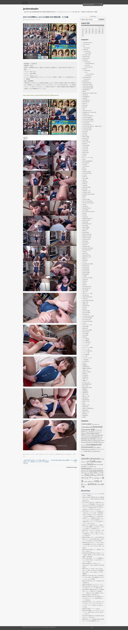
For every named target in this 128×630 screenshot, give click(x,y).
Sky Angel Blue (86, 286)
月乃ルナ (47, 454)
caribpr (99, 462)
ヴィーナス (85, 344)
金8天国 (84, 406)
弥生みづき (42, 454)
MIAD (93, 468)
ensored (84, 150)
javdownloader (30, 8)
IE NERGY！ (85, 190)
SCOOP (84, 279)
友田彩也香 (85, 366)
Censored (27, 454)
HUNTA (101, 464)
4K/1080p (84, 81)
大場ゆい (84, 370)
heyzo (90, 464)
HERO (84, 176)
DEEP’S (84, 136)
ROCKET (84, 272)
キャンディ (85, 349)
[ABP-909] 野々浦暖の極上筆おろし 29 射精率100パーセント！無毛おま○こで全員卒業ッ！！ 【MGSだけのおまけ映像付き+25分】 (93, 591)
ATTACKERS (85, 100)
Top (92, 627)
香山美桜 (84, 410)
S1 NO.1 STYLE (86, 277)
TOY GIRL (84, 314)
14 (96, 30)
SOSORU (84, 295)
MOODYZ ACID (86, 234)
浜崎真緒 (99, 484)
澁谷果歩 (84, 398)
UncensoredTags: (86, 321)
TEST (83, 307)
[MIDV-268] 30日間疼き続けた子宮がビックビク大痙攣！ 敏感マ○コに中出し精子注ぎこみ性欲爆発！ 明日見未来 (93, 554)
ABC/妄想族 (85, 89)
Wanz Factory (85, 330)
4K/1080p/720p (86, 82)
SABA (88, 473)
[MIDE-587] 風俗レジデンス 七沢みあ (91, 608)
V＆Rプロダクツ (86, 324)
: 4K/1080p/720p (86, 42)
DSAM (84, 143)
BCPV (83, 103)
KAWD (94, 466)
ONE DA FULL (85, 257)
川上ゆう (85, 484)
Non (83, 251)
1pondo (84, 60)
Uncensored (88, 67)
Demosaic (84, 138)
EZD (83, 155)
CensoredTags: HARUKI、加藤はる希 (91, 126)
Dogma (84, 140)
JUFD (88, 466)
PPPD (82, 473)
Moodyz (84, 232)
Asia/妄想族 (85, 96)
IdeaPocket (85, 187)
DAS (83, 133)
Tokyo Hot (84, 312)
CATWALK (84, 114)
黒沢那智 (84, 415)
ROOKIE (84, 274)
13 (92, 30)
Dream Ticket (85, 142)
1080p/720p (85, 56)
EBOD (82, 464)
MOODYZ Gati (85, 237)
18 (86, 31)
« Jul (82, 36)
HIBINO (84, 182)
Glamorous (85, 171)
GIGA (83, 169)
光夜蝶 (84, 365)
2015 (83, 68)
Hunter (84, 185)
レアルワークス (86, 358)
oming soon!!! (85, 255)
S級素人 (84, 304)
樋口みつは (52, 454)
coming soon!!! (85, 128)
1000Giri (84, 49)
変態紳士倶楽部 (86, 368)
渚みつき (84, 394)
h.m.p (83, 175)
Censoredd (85, 122)
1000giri (102, 459)
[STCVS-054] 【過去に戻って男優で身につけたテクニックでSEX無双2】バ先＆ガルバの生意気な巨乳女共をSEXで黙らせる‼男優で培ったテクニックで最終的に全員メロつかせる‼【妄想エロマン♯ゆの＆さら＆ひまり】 (93, 506)
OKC (33, 454)
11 (86, 30)
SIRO (83, 284)
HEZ (83, 180)
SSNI (99, 473)
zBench (46, 627)
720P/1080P (85, 84)
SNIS (95, 473)
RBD (85, 473)
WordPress (53, 627)
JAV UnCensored (86, 203)
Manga (84, 222)
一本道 (84, 359)
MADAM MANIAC (86, 218)
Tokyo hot (84, 311)
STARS (84, 298)
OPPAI (84, 260)
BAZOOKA (84, 102)
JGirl (83, 204)
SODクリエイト (86, 293)
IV (82, 197)
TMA (83, 309)
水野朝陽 (84, 391)
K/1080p (84, 206)
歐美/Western (85, 387)
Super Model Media (87, 300)
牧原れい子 (85, 401)
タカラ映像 (85, 354)
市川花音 (84, 375)
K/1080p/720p (85, 208)
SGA (83, 283)
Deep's (84, 135)
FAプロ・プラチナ (86, 157)
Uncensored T (85, 319)
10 (83, 30)
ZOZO (83, 337)
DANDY (84, 131)
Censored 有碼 (86, 119)
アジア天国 (85, 338)
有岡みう (84, 378)
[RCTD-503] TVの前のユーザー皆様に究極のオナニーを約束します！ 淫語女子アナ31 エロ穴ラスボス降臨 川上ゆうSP (36, 462)
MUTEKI (84, 241)
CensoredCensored (87, 121)
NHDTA (87, 471)
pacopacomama (86, 263)
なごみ (84, 356)
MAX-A (84, 225)
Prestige (84, 269)
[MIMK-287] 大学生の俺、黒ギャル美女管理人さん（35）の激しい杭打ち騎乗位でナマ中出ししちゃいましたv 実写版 (93, 577)
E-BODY (84, 145)
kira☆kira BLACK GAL (87, 211)
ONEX (83, 258)
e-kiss (83, 147)
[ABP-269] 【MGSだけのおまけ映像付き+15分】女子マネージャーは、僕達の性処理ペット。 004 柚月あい (92, 598)
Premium (84, 267)
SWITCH (84, 302)
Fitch (83, 164)
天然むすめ (85, 371)
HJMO (83, 183)
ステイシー (85, 352)
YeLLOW (84, 335)
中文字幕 (84, 361)
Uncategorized (85, 316)
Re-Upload (85, 270)
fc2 (83, 159)
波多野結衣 (58, 454)
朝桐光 (84, 380)
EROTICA (84, 152)
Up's (83, 323)
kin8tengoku (86, 468)
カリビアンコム (86, 347)
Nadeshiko (85, 246)
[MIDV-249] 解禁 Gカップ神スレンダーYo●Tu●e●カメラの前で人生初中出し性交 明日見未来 (93, 565)
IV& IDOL (84, 199)
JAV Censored (85, 201)
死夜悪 (84, 389)
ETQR (83, 154)
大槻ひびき (91, 481)
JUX (91, 466)
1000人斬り (85, 54)
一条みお (37, 454)
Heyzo (86, 65)
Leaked (84, 216)
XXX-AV (100, 475)
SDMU (91, 473)
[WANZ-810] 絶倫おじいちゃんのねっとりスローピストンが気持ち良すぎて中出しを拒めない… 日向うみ (93, 612)
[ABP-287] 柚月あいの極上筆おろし (90, 594)
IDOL (83, 189)
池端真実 (84, 392)
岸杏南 (84, 373)
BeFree (84, 105)
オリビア (84, 345)
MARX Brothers (86, 223)
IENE (83, 196)
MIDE (95, 468)
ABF (83, 91)
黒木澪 (84, 413)
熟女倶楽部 (85, 399)
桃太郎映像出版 (86, 384)
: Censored (85, 44)
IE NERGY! (85, 192)
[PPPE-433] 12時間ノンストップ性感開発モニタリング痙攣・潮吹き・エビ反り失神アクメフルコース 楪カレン (93, 560)
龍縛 (83, 417)
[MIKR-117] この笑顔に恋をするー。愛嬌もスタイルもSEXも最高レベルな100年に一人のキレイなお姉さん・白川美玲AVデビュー (93, 527)
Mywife (84, 244)
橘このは (84, 385)
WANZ (84, 328)
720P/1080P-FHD (86, 86)
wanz (95, 475)
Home (24, 3)
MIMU (83, 230)
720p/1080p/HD (89, 63)
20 (92, 31)
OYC (83, 262)
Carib (93, 461)
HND (95, 464)
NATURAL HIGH (86, 248)
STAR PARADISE (86, 297)
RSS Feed (93, 16)
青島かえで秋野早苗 (87, 408)
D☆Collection (85, 129)
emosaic (84, 149)
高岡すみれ (85, 412)
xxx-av (84, 333)
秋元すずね (64, 454)
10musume (85, 58)
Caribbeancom (86, 110)
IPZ (85, 466)
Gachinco (84, 166)
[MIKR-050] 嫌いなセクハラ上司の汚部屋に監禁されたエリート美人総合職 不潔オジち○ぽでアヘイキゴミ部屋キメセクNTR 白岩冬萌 (93, 539)
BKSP (83, 107)
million (84, 229)
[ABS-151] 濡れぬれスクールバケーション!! (92, 584)
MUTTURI (84, 243)
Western (84, 331)
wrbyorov (32, 19)
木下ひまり (85, 382)
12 (89, 30)
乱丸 (83, 363)
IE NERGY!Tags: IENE (87, 194)
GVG (85, 464)
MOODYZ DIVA (86, 236)
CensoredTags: (86, 124)
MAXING (84, 227)
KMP (83, 213)
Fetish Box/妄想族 (86, 161)
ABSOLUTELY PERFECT (88, 93)
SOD (83, 290)
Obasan (84, 253)
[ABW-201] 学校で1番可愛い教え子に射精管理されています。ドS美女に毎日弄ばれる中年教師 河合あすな (93, 499)
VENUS (84, 326)
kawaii (84, 209)
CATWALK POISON (87, 115)
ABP (87, 462)
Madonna (84, 220)
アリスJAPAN (85, 342)
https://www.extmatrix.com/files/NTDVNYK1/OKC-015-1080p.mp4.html (41, 95)
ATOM (83, 98)
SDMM (84, 281)
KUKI (83, 215)
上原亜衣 (86, 481)
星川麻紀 (84, 377)
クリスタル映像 (86, 351)
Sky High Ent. (85, 288)
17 (83, 31)
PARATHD (84, 265)
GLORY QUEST (86, 173)
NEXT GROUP (85, 250)
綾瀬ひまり (70, 454)
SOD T (84, 291)
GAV (83, 168)
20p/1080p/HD (85, 77)
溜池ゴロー (85, 396)
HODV (97, 464)
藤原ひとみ (85, 405)
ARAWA (84, 95)
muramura (84, 239)
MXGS (83, 471)
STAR (101, 473)
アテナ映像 (85, 340)
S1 (83, 276)
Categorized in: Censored (88, 112)
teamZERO (85, 305)
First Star (84, 162)
